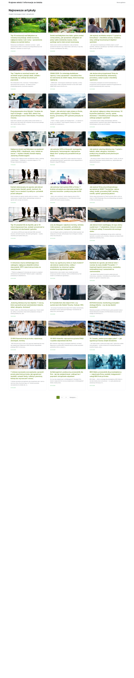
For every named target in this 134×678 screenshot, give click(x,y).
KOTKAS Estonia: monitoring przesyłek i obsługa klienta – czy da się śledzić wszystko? (104, 305)
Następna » (73, 397)
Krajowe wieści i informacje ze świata (25, 2)
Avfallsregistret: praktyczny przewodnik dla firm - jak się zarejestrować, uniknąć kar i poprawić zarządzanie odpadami (66, 374)
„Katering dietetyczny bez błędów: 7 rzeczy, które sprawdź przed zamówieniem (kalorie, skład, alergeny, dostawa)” (27, 305)
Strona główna (121, 2)
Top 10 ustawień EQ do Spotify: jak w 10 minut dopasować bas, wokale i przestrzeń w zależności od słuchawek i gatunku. (27, 227)
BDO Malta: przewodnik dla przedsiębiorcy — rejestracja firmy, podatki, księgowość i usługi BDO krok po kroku (106, 374)
